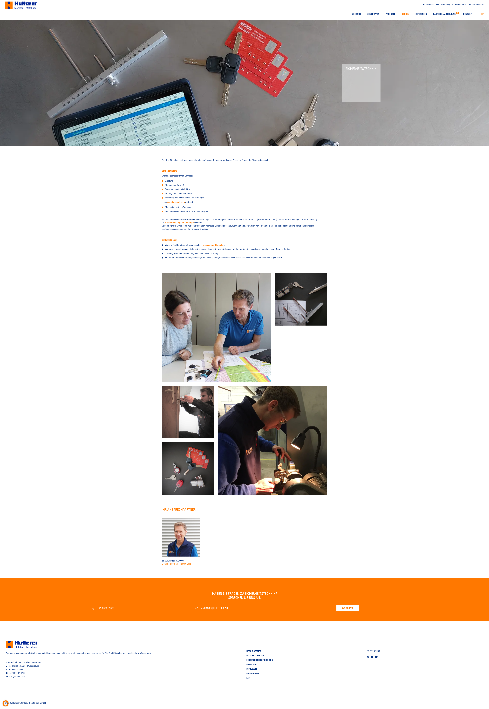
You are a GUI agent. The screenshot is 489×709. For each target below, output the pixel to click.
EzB (248, 678)
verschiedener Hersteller (213, 245)
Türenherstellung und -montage (179, 222)
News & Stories (253, 651)
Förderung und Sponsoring (259, 660)
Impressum (251, 669)
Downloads (251, 664)
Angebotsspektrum (176, 202)
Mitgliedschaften (255, 655)
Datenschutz (252, 673)
